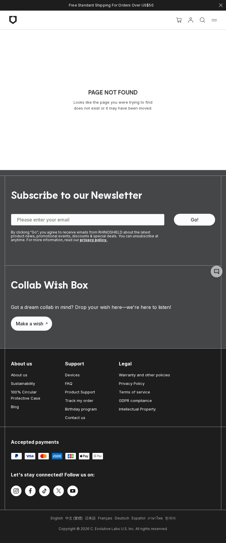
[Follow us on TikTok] (44, 492)
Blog (15, 406)
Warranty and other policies (144, 375)
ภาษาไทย (155, 518)
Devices (72, 375)
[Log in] (190, 20)
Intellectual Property (137, 409)
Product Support (80, 392)
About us (19, 375)
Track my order (79, 400)
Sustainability (23, 383)
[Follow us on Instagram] (16, 492)
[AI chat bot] (216, 271)
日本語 (90, 518)
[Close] (221, 5)
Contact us (75, 417)
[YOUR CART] (179, 20)
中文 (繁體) (74, 518)
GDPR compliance (135, 400)
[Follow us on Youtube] (72, 492)
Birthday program (81, 409)
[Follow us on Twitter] (58, 492)
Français (105, 518)
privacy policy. (93, 240)
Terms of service (134, 392)
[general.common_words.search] (202, 20)
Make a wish (29, 324)
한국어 (170, 518)
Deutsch (122, 518)
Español (138, 518)
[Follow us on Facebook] (30, 492)
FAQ (68, 383)
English (57, 518)
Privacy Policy (131, 383)
